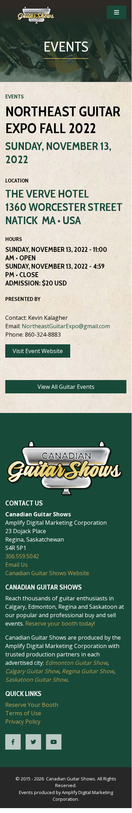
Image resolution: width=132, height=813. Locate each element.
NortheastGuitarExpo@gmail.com (66, 326)
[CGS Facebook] (13, 742)
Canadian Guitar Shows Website (47, 573)
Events (14, 96)
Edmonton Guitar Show (76, 663)
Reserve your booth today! (60, 623)
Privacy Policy (22, 721)
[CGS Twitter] (33, 742)
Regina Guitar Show (88, 671)
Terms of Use (23, 713)
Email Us (16, 565)
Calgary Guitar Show (32, 671)
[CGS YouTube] (53, 742)
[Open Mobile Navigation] (116, 12)
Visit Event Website (38, 351)
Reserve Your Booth (31, 705)
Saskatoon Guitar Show (36, 679)
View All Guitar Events (66, 387)
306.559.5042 (22, 556)
